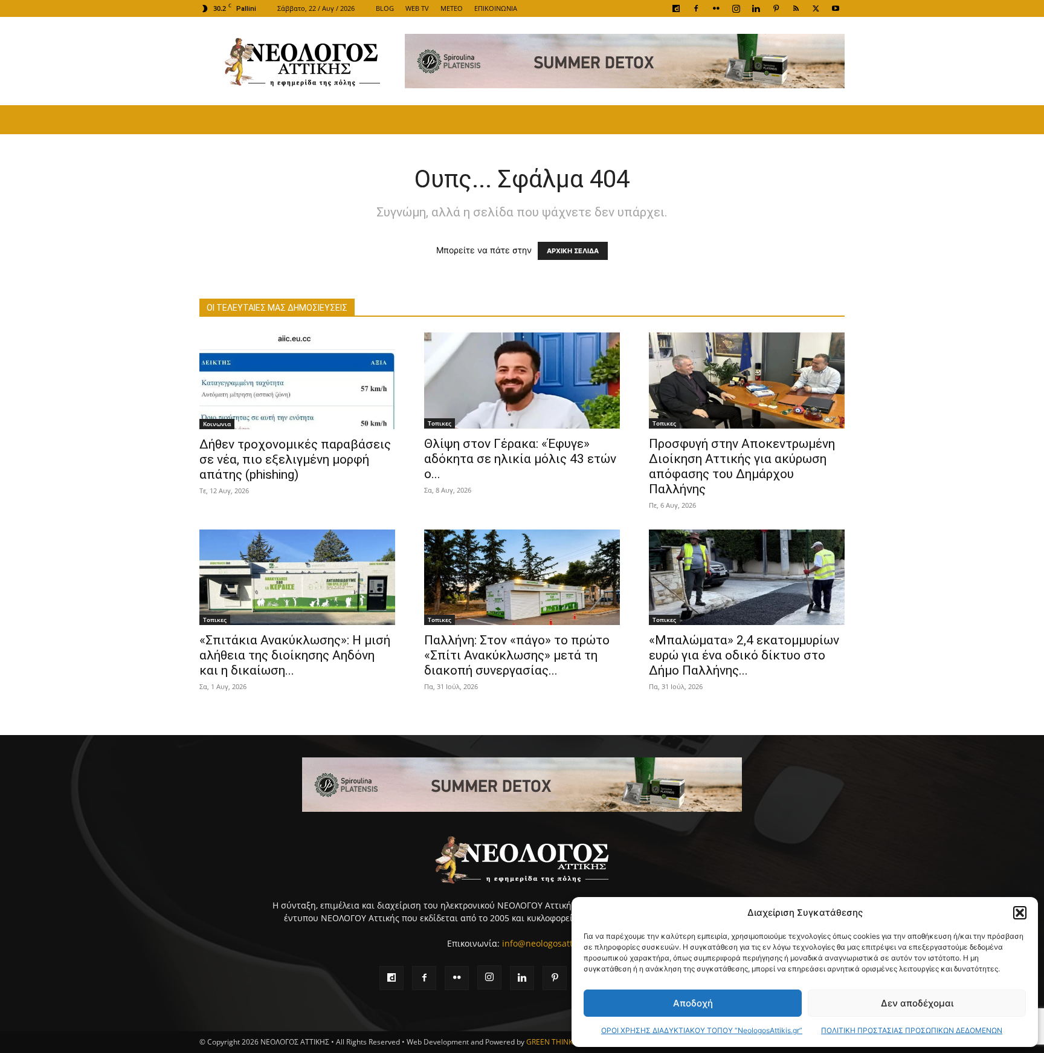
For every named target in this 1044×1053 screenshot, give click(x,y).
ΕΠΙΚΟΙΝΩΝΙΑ (495, 8)
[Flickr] (716, 8)
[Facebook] (696, 8)
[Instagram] (736, 8)
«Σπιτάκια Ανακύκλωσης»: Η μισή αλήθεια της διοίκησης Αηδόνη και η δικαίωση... (294, 655)
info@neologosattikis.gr (549, 943)
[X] (816, 8)
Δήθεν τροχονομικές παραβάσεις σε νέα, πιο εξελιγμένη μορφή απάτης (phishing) (295, 459)
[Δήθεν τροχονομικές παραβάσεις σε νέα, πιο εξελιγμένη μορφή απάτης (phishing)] (297, 380)
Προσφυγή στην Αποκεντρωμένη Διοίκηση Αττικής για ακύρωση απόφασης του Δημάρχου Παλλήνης (742, 466)
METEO (451, 8)
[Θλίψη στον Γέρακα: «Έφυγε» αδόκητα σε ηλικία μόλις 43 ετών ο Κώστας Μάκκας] (522, 380)
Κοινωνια (217, 424)
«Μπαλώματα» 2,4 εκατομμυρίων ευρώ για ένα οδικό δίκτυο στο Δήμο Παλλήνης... (744, 655)
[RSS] (796, 8)
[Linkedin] (756, 8)
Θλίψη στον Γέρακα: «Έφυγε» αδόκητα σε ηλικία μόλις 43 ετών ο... (520, 458)
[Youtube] (835, 8)
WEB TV (417, 8)
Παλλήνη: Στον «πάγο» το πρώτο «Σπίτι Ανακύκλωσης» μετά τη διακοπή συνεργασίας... (517, 655)
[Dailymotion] (676, 8)
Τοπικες (439, 423)
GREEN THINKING (555, 1042)
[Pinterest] (776, 8)
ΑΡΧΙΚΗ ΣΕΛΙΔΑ (573, 251)
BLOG (385, 8)
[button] (1020, 913)
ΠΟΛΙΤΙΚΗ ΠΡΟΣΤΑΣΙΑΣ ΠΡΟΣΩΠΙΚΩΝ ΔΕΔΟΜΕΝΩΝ (911, 1030)
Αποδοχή (693, 1003)
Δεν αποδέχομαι (917, 1003)
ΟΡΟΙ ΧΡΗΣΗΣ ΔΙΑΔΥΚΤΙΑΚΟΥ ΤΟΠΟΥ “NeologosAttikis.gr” (701, 1030)
